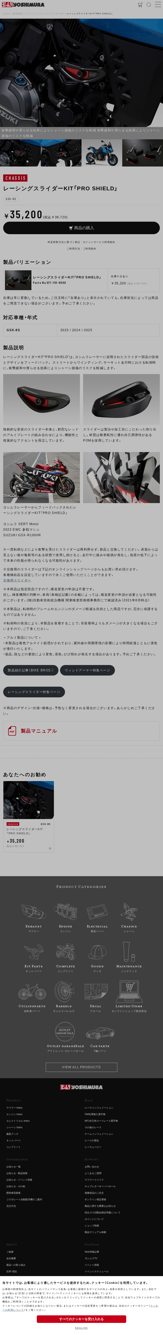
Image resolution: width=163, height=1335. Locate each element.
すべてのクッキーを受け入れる (81, 1319)
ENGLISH (81, 1328)
